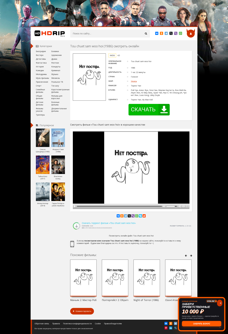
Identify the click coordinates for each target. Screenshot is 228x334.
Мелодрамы (41, 74)
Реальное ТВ (57, 82)
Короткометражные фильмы (58, 90)
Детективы (41, 59)
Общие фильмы (39, 97)
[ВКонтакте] (157, 34)
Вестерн (39, 55)
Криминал (55, 70)
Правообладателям (113, 323)
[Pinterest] (166, 328)
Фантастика (41, 63)
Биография (41, 51)
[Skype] (140, 215)
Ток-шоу (55, 85)
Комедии (40, 70)
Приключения (42, 82)
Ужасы (134, 81)
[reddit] (144, 215)
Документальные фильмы (58, 109)
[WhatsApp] (180, 34)
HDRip (48, 33)
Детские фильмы (39, 103)
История (40, 66)
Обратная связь (42, 323)
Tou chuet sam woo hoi (143, 235)
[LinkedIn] (171, 328)
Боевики (55, 51)
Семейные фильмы (40, 90)
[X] (171, 34)
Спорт (38, 85)
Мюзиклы (55, 78)
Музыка (54, 74)
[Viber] (176, 34)
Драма (54, 59)
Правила (56, 323)
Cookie (98, 323)
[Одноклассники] (161, 34)
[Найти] (146, 34)
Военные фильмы (55, 103)
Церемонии (56, 55)
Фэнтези (55, 63)
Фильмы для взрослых (56, 97)
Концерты (55, 66)
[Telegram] (166, 34)
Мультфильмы (42, 78)
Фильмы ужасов (39, 109)
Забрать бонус (201, 324)
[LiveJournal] (175, 328)
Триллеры (40, 115)
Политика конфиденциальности (77, 323)
